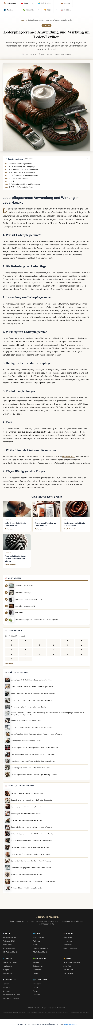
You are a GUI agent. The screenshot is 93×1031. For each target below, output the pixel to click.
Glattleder (6, 991)
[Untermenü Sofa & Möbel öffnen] (56, 3)
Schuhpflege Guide (70, 948)
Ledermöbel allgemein (41, 948)
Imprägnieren (7, 966)
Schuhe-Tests (68, 937)
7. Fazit (11, 181)
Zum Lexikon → (10, 663)
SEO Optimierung (70, 1024)
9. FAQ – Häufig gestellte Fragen (21, 187)
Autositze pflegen (9, 937)
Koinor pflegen (38, 937)
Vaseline (36, 962)
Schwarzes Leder (9, 948)
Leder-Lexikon (68, 456)
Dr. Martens (67, 941)
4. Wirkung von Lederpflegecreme (22, 172)
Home (22, 20)
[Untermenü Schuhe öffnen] (75, 3)
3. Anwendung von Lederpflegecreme (23, 169)
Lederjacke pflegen (9, 962)
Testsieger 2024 (9, 941)
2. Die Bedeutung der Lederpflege (22, 166)
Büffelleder (7, 987)
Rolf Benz (36, 941)
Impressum (37, 984)
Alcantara (6, 984)
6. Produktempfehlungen (18, 178)
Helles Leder (7, 945)
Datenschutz (37, 987)
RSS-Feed (36, 995)
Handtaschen (7, 973)
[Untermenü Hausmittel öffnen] (39, 10)
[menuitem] (10, 3)
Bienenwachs (38, 970)
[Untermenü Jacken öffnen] (17, 10)
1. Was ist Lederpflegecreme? (20, 164)
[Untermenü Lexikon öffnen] (75, 10)
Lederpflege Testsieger (71, 962)
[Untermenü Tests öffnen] (56, 10)
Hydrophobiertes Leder (11, 995)
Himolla (35, 945)
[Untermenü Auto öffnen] (32, 3)
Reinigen (6, 970)
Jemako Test (68, 970)
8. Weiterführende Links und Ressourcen (24, 184)
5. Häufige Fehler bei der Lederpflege (23, 175)
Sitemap (36, 991)
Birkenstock (67, 945)
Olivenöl (36, 973)
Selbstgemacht (38, 966)
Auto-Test (67, 966)
